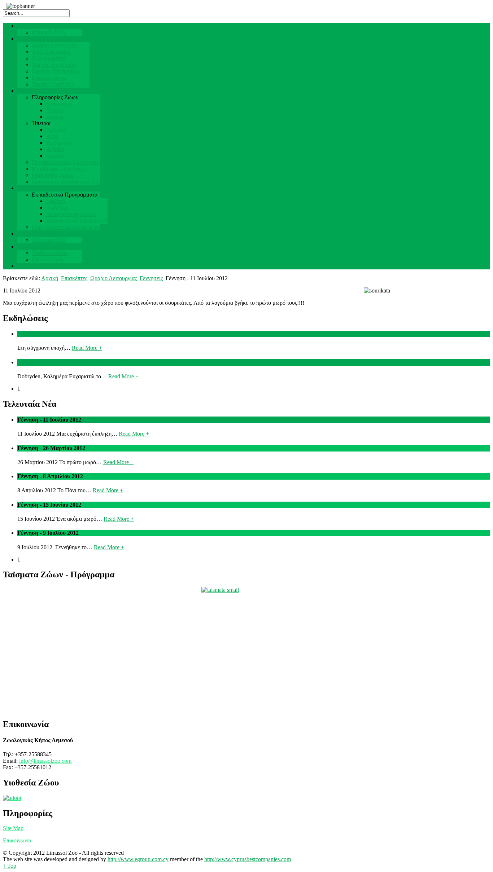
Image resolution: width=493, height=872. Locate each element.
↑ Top (9, 866)
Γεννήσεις (151, 278)
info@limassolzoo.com (45, 761)
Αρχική (49, 278)
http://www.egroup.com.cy (138, 859)
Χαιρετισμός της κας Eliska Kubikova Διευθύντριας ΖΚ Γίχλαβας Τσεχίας (108, 362)
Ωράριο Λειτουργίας (113, 278)
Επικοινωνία (17, 840)
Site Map (13, 828)
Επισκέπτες (74, 278)
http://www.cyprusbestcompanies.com (247, 859)
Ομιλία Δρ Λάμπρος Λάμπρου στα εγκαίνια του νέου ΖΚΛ (87, 334)
